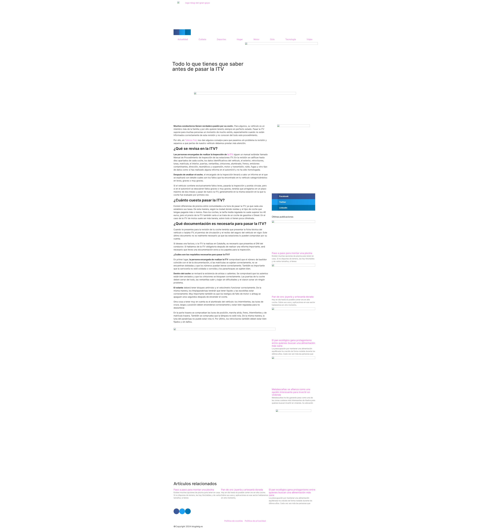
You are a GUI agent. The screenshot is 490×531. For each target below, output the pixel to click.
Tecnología (290, 39)
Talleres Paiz (191, 140)
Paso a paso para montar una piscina (292, 253)
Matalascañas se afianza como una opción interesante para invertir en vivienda (291, 392)
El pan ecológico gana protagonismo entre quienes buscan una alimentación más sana (293, 343)
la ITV (230, 154)
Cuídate (202, 39)
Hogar (240, 39)
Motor (256, 39)
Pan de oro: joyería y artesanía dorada (293, 296)
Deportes (221, 39)
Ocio (272, 39)
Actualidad (183, 39)
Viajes (309, 39)
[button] (176, 32)
